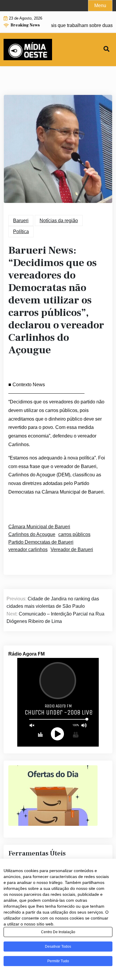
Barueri (21, 220)
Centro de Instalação (58, 932)
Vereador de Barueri (72, 549)
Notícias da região (59, 220)
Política (21, 231)
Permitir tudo (58, 961)
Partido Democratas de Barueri (40, 542)
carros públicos (74, 534)
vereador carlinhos (28, 549)
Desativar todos (58, 946)
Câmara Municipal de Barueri (39, 526)
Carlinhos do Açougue (31, 534)
